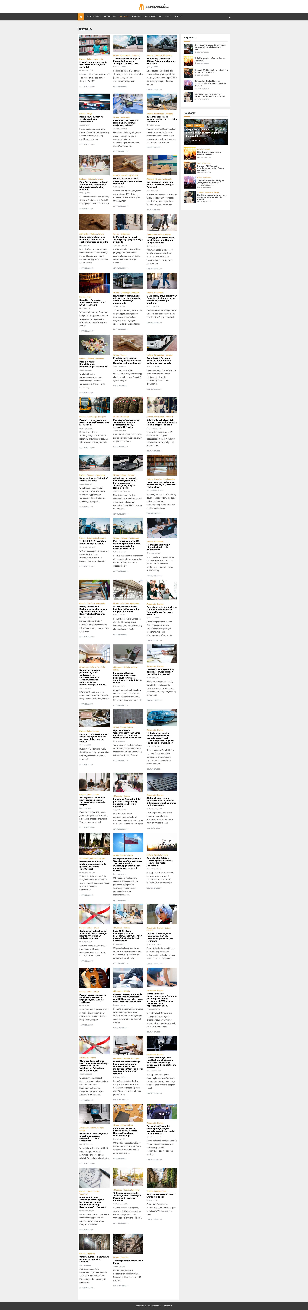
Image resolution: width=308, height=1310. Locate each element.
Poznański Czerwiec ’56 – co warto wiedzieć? (161, 1195)
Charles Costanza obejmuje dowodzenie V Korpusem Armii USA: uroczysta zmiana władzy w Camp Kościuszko (128, 998)
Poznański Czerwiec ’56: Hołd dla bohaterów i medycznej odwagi (125, 122)
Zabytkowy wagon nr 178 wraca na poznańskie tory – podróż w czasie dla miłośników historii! (127, 545)
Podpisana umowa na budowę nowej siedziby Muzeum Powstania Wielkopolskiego (125, 1132)
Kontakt (179, 17)
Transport (135, 56)
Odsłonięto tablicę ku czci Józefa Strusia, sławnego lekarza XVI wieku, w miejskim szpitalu (93, 934)
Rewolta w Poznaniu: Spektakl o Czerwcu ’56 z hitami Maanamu (92, 302)
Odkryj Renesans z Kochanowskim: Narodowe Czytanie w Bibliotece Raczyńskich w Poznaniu (93, 610)
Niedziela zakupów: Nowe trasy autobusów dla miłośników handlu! (210, 95)
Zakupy (216, 192)
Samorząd (99, 179)
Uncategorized (160, 1191)
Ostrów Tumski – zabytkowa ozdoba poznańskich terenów (94, 1259)
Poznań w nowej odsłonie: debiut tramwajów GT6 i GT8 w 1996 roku (94, 422)
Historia (124, 17)
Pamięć (123, 355)
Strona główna (93, 17)
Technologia (125, 293)
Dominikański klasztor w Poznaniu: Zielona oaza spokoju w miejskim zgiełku (93, 239)
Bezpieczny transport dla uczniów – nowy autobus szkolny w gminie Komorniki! (211, 47)
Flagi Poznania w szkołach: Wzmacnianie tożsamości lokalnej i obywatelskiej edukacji (93, 186)
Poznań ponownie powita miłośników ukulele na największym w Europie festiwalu (92, 998)
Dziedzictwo (152, 235)
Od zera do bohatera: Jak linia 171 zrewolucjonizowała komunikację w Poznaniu (162, 422)
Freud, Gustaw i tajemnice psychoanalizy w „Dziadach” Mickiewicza (161, 484)
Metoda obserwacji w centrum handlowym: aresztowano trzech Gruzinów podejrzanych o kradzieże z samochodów (160, 738)
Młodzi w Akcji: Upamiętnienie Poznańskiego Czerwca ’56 (93, 364)
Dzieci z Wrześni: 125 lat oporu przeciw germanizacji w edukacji (127, 181)
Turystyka (136, 17)
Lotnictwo (125, 604)
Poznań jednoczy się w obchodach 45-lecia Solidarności (158, 547)
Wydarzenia (98, 59)
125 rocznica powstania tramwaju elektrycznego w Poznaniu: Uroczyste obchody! (127, 1197)
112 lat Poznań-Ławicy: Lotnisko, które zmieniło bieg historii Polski (126, 609)
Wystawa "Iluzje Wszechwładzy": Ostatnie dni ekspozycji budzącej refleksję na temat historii (127, 734)
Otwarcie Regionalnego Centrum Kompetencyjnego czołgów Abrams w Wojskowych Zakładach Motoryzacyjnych (93, 1066)
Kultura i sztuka (153, 17)
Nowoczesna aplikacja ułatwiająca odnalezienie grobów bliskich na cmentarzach (92, 865)
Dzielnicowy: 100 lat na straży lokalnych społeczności (91, 119)
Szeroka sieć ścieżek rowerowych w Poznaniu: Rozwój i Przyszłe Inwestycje (160, 861)
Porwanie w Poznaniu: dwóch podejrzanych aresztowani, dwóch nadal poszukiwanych (161, 1130)
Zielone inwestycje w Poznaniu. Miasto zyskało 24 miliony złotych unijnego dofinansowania (161, 802)
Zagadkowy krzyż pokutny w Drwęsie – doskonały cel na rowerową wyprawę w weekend (162, 299)
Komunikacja (125, 56)
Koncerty (200, 149)
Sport (168, 17)
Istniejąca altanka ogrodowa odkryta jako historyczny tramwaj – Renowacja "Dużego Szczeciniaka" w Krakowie (93, 1202)
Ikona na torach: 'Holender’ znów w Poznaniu (93, 479)
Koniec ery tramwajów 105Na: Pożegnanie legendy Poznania (161, 61)
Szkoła (189, 126)
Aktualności (110, 17)
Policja (89, 114)
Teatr (89, 297)
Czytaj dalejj (86, 86)
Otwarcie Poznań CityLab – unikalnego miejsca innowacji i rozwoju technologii (93, 1137)
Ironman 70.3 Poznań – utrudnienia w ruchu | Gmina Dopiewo (211, 71)
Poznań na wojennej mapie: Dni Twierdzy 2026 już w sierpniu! (93, 64)
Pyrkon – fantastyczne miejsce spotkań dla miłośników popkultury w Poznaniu (160, 937)
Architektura (84, 234)
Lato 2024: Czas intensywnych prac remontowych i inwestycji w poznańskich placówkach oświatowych (127, 936)
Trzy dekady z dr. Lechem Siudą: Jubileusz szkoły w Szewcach (160, 184)
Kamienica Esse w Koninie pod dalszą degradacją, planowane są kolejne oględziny (126, 802)
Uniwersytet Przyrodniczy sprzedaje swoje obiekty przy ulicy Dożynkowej (160, 671)
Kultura (89, 59)
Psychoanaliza (169, 479)
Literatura (158, 479)
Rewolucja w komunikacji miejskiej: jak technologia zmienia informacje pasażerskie (126, 299)
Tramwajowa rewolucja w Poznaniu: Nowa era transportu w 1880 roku (126, 61)
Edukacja (82, 179)
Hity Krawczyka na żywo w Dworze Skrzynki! (209, 153)
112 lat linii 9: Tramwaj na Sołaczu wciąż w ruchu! (92, 542)
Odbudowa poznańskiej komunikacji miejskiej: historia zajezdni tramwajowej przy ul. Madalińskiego (125, 483)
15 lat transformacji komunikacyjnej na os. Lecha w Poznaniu (162, 119)
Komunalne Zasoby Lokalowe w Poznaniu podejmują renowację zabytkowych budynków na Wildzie (127, 678)
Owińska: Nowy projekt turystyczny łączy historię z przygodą (128, 239)
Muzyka (207, 149)
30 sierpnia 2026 (205, 157)
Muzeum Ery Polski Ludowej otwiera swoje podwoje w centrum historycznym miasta (93, 738)
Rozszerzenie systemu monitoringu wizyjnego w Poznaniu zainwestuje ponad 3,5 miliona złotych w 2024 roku (161, 1062)
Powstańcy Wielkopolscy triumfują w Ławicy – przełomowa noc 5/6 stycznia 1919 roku (126, 423)
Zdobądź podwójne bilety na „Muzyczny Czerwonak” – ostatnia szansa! (210, 83)
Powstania (125, 417)
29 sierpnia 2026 (205, 187)
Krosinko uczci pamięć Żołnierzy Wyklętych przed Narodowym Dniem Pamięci (127, 360)
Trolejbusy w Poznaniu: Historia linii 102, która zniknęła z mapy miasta (159, 360)
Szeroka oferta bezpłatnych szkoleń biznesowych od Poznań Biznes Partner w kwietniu (162, 611)
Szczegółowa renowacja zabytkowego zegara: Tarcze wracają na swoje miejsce (92, 801)
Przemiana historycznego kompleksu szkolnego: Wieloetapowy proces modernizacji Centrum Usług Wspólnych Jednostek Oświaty (128, 1067)
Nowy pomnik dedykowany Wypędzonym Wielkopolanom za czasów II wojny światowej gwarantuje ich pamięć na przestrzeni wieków (128, 864)
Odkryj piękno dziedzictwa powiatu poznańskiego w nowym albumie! (160, 240)
